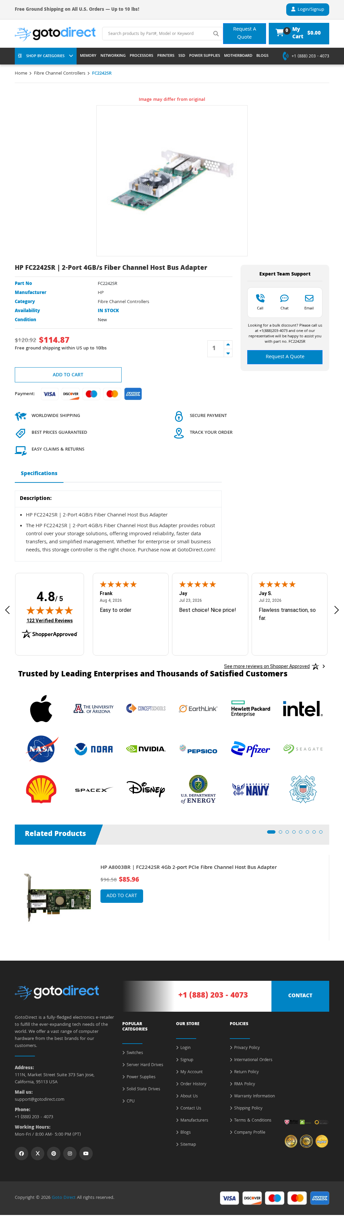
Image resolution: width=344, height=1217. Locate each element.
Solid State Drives (143, 1089)
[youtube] (86, 1153)
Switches (135, 1053)
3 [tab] (289, 834)
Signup (186, 1060)
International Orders (253, 1060)
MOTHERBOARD (238, 56)
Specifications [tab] (39, 474)
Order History (193, 1084)
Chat (285, 308)
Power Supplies (141, 1077)
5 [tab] (302, 834)
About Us (189, 1096)
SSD (181, 56)
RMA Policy (244, 1084)
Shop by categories (45, 56)
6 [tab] (309, 834)
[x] (37, 1153)
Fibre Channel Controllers (59, 73)
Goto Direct (64, 1198)
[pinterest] (53, 1153)
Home (21, 73)
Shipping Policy (248, 1108)
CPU (131, 1101)
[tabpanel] (172, 897)
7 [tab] (316, 834)
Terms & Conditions (252, 1121)
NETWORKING (113, 56)
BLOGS (262, 56)
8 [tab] (322, 834)
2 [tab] (282, 834)
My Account (191, 1072)
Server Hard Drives (145, 1065)
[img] (49, 610)
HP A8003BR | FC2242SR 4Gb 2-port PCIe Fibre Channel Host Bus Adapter (188, 868)
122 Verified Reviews (50, 620)
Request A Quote (244, 33)
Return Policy (246, 1072)
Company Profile (249, 1133)
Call (260, 308)
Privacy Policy (247, 1048)
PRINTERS (165, 56)
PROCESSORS (141, 56)
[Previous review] (7, 610)
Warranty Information (254, 1096)
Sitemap (188, 1145)
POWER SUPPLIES (204, 56)
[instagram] (70, 1153)
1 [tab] (270, 834)
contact (300, 996)
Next (334, 892)
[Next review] (336, 610)
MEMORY (88, 56)
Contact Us (190, 1108)
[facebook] (21, 1153)
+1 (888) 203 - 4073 (310, 56)
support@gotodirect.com (39, 1099)
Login (185, 1048)
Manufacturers (194, 1121)
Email (309, 308)
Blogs (185, 1133)
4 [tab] (296, 834)
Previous (9, 892)
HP (101, 293)
